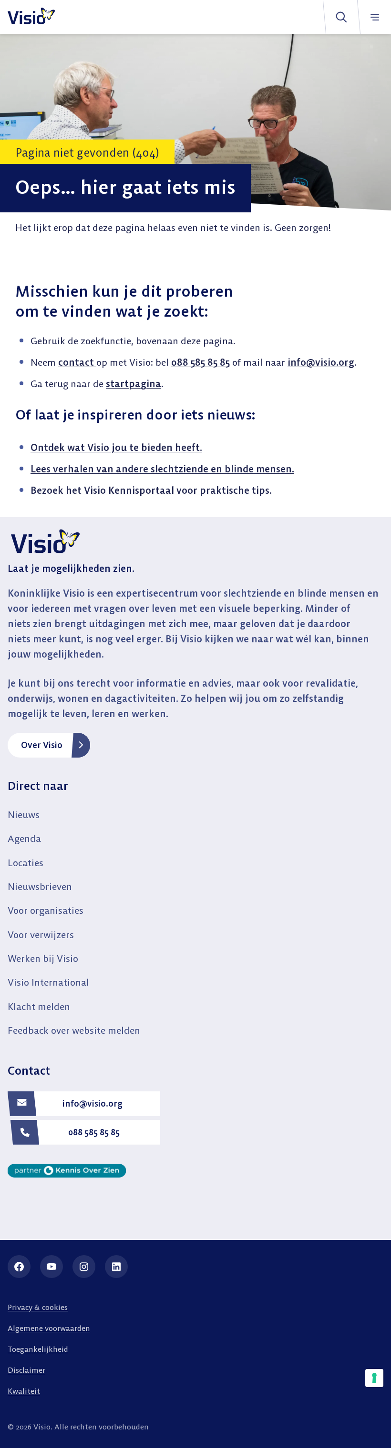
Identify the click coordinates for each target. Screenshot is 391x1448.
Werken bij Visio (43, 958)
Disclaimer (26, 1370)
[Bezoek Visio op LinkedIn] (116, 1266)
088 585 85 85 (200, 362)
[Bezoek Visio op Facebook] (19, 1266)
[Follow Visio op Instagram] (83, 1266)
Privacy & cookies (38, 1307)
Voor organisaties (45, 910)
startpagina (133, 383)
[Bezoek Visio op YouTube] (51, 1266)
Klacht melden (39, 1006)
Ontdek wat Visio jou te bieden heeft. (116, 447)
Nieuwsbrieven (40, 886)
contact (77, 362)
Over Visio (41, 744)
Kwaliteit (24, 1391)
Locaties (25, 863)
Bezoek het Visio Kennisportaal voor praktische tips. (151, 490)
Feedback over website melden (74, 1030)
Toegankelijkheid (38, 1349)
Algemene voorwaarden (49, 1328)
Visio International (48, 982)
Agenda (24, 838)
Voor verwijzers (41, 934)
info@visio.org (321, 362)
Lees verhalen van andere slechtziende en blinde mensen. (162, 469)
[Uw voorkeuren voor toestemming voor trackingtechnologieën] (374, 1378)
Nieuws (24, 814)
